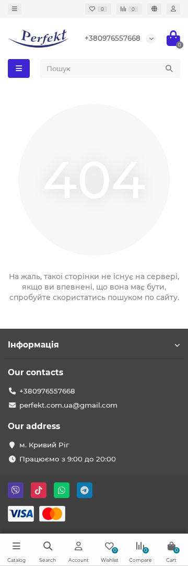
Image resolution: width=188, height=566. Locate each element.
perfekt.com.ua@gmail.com (68, 405)
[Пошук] (169, 68)
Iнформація (33, 345)
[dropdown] (14, 9)
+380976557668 (112, 38)
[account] (173, 9)
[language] (154, 9)
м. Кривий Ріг (44, 445)
